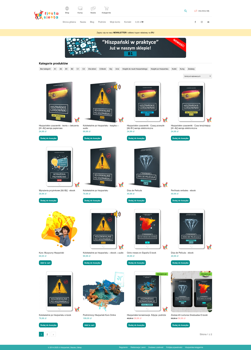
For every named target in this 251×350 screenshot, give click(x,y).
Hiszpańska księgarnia (194, 347)
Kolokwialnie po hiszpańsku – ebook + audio (103, 252)
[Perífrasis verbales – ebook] (191, 167)
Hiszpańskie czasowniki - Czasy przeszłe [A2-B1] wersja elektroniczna (145, 127)
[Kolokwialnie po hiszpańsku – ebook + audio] (103, 229)
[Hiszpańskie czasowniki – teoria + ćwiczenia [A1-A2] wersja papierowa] (59, 102)
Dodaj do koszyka (48, 138)
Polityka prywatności (174, 347)
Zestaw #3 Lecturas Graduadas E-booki (189, 314)
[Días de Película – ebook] (191, 229)
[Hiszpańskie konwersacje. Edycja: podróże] (147, 291)
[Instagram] (201, 22)
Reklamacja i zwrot (138, 347)
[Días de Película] (147, 167)
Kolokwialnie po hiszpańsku (95, 190)
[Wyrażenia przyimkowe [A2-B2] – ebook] (59, 167)
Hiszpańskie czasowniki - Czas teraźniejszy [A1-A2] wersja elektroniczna (190, 127)
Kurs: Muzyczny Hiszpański (51, 252)
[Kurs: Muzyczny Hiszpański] (59, 229)
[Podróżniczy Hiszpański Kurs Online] (103, 291)
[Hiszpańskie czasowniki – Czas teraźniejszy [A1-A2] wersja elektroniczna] (191, 102)
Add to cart (45, 262)
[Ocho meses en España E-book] (147, 229)
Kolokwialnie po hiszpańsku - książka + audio (101, 127)
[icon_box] (67, 11)
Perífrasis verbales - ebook (183, 190)
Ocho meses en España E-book (141, 252)
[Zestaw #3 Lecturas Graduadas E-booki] (191, 291)
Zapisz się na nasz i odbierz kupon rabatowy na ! (125, 32)
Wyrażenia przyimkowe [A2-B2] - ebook (57, 190)
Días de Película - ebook (182, 252)
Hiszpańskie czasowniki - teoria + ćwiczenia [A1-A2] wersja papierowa (59, 127)
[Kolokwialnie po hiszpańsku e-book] (59, 291)
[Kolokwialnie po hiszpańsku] (103, 167)
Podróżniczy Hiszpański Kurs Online (99, 314)
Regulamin (123, 347)
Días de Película (134, 190)
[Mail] (208, 22)
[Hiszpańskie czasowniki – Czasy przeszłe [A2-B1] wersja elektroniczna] (147, 102)
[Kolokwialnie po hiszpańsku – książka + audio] (103, 102)
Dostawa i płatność (155, 347)
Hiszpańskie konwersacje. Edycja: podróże (146, 314)
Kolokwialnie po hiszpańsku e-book (55, 314)
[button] (185, 10)
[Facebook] (195, 22)
